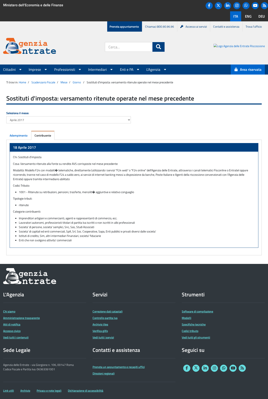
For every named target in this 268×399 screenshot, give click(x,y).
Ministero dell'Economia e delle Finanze (33, 5)
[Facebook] (209, 5)
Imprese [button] (35, 69)
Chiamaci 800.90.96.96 (159, 26)
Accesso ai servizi (196, 26)
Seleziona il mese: (17, 113)
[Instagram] (236, 5)
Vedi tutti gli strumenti (196, 337)
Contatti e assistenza (226, 26)
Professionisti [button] (65, 69)
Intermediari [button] (98, 69)
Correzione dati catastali (107, 311)
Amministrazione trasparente (21, 318)
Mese (64, 82)
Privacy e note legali (49, 390)
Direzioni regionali (104, 373)
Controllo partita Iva (105, 318)
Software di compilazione (197, 311)
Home (22, 82)
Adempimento (18, 135)
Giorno (77, 82)
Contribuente (43, 135)
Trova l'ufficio (254, 26)
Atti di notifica (11, 324)
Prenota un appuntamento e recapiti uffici (119, 367)
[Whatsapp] (246, 5)
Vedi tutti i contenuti (15, 337)
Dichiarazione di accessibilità (85, 390)
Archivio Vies (100, 324)
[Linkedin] (227, 5)
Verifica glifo (100, 331)
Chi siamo (9, 311)
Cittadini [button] (10, 69)
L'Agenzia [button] (153, 69)
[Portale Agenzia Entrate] (29, 46)
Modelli (186, 318)
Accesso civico (12, 331)
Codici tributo (190, 331)
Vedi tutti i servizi (103, 337)
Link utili (8, 390)
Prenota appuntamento (124, 26)
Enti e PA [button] (127, 69)
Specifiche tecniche (194, 324)
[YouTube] (255, 5)
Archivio (25, 390)
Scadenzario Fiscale (43, 82)
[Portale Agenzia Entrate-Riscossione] (239, 46)
